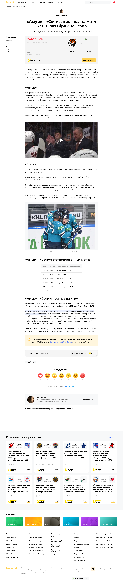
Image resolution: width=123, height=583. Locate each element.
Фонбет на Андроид (36, 537)
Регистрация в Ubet (103, 541)
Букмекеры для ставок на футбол (60, 551)
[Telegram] (73, 386)
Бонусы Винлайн (79, 557)
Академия (51, 2)
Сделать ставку (88, 60)
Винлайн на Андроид (36, 544)
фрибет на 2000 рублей (61, 342)
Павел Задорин (61, 15)
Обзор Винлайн (11, 550)
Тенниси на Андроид (36, 550)
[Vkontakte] (66, 386)
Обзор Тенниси (11, 544)
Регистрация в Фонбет (104, 537)
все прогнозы (110, 437)
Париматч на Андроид (36, 547)
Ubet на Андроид (35, 541)
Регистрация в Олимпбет (105, 547)
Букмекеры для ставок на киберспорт (60, 545)
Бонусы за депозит (80, 541)
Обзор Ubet (10, 547)
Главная (8, 6)
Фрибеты (77, 537)
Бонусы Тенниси (79, 560)
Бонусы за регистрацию (82, 544)
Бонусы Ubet (78, 550)
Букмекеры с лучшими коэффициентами (59, 540)
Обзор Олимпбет (12, 557)
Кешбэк (76, 547)
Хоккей (23, 6)
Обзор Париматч (12, 541)
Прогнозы (42, 2)
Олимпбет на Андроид (36, 554)
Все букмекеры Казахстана (60, 555)
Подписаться (88, 399)
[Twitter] (69, 386)
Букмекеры (22, 2)
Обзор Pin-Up (10, 554)
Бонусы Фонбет (79, 554)
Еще (61, 2)
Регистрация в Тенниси (104, 544)
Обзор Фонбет (11, 537)
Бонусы (31, 2)
